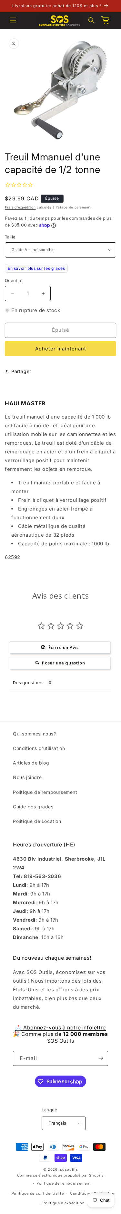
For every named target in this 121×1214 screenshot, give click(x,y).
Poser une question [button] (63, 663)
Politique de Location (37, 821)
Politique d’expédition (64, 1203)
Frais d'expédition (20, 207)
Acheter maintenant (60, 349)
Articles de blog (31, 762)
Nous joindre (27, 777)
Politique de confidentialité (38, 1193)
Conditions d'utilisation (39, 748)
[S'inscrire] (101, 1058)
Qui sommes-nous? (34, 733)
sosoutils (69, 1169)
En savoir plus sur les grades (36, 268)
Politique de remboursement (45, 792)
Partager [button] (21, 371)
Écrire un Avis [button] (63, 647)
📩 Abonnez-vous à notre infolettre (60, 1027)
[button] (13, 20)
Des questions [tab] (28, 682)
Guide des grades (33, 806)
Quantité (14, 280)
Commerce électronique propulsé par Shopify (60, 1175)
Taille (10, 236)
